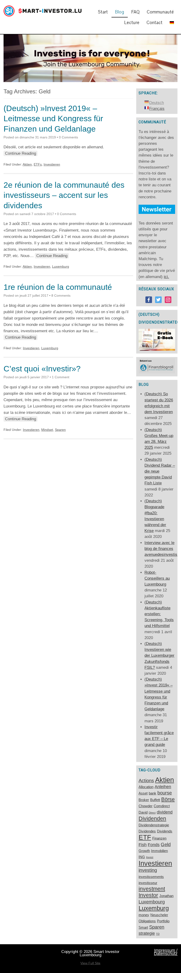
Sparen (60, 430)
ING (142, 857)
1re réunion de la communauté (58, 287)
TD (158, 933)
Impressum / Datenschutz (165, 952)
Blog (119, 12)
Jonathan (166, 896)
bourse (164, 792)
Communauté (160, 12)
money (144, 915)
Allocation (146, 787)
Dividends (164, 831)
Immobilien (159, 851)
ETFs (38, 164)
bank (152, 793)
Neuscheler (159, 915)
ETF (145, 837)
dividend (165, 812)
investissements (151, 877)
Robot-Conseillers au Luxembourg (157, 578)
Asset (143, 793)
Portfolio (163, 921)
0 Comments (68, 137)
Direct (152, 812)
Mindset (47, 430)
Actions (146, 780)
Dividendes (147, 831)
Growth (144, 851)
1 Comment (60, 377)
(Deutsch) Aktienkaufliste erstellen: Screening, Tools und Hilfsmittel (159, 614)
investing (148, 870)
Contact (155, 23)
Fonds (154, 844)
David (143, 812)
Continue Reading (20, 153)
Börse (168, 799)
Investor (148, 895)
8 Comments (60, 295)
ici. (166, 276)
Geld (166, 844)
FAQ (135, 12)
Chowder (145, 806)
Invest (149, 857)
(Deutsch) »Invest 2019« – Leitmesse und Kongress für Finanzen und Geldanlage (53, 118)
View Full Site (90, 963)
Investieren (52, 164)
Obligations (147, 921)
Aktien (27, 164)
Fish (143, 844)
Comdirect (162, 806)
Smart (143, 927)
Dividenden (152, 818)
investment (152, 889)
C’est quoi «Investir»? (42, 368)
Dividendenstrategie (154, 825)
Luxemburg (60, 266)
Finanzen (159, 838)
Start (103, 12)
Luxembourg (152, 901)
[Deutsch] (171, 22)
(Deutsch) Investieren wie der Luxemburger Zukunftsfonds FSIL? (159, 655)
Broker (144, 800)
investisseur (148, 883)
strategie (147, 933)
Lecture (132, 23)
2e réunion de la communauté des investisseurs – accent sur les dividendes (64, 195)
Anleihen (163, 786)
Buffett (155, 800)
